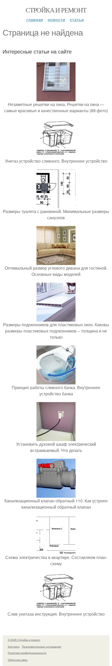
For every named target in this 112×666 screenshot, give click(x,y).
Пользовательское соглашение (41, 646)
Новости (56, 20)
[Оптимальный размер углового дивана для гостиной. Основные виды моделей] (56, 262)
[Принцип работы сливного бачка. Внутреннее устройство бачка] (56, 381)
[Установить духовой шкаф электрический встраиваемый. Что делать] (56, 438)
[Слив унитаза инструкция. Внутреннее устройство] (56, 608)
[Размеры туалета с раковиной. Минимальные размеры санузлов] (56, 205)
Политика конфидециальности (27, 653)
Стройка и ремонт (56, 9)
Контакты (14, 646)
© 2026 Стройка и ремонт (24, 640)
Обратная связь (18, 660)
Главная (34, 20)
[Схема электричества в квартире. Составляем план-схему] (56, 551)
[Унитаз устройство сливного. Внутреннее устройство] (56, 155)
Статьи (77, 20)
